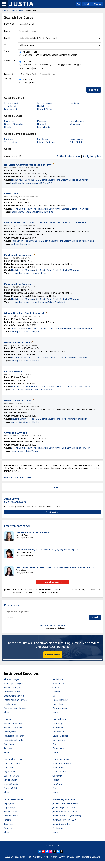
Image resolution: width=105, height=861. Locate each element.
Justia (56, 845)
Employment (10, 731)
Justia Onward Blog (61, 823)
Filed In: (7, 38)
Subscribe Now (52, 654)
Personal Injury (59, 708)
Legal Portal (25, 857)
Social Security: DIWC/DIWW (39, 182)
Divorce (56, 691)
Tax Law (8, 748)
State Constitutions (61, 763)
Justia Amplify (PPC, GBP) (64, 819)
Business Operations (14, 727)
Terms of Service (57, 857)
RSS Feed (61, 156)
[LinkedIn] (39, 851)
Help (46, 857)
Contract (8, 139)
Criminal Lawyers (12, 691)
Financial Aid (58, 731)
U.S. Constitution (12, 763)
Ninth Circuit (43, 106)
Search (93, 89)
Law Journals (58, 740)
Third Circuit (10, 106)
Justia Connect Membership (65, 803)
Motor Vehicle (31, 450)
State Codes (58, 767)
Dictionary (57, 723)
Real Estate (9, 744)
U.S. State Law (60, 759)
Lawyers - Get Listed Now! (53, 625)
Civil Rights (42, 139)
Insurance (25, 244)
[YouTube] (43, 851)
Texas (55, 788)
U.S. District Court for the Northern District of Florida (61, 357)
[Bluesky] (58, 851)
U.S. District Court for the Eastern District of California (62, 179)
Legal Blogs (9, 807)
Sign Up (97, 4)
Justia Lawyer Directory (63, 807)
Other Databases (13, 799)
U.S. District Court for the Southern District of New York (64, 447)
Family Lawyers (11, 704)
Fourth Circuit (10, 109)
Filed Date (27, 79)
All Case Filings (30, 51)
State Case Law (59, 771)
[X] (61, 851)
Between (27, 64)
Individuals (58, 679)
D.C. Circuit (75, 102)
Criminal (56, 687)
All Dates (27, 61)
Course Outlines (60, 735)
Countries (8, 828)
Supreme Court (11, 775)
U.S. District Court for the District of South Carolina (66, 386)
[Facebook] (47, 851)
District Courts (11, 784)
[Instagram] (50, 851)
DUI (54, 695)
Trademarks (10, 823)
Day (34, 64)
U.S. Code (8, 767)
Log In (87, 4)
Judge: (7, 30)
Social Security (77, 139)
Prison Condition (37, 273)
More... (7, 712)
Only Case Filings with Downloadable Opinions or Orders (50, 54)
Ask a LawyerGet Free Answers (15, 500)
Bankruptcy (58, 683)
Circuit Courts (10, 779)
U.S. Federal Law (13, 759)
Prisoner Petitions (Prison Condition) (47, 302)
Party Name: (10, 23)
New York (41, 124)
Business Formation (13, 723)
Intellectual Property (14, 735)
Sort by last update (92, 156)
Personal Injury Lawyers (15, 708)
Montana (41, 121)
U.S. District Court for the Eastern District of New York (63, 208)
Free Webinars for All (17, 525)
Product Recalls (11, 815)
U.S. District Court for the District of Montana (57, 270)
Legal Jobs (9, 803)
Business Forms (11, 811)
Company (37, 857)
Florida (7, 127)
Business (9, 719)
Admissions (57, 727)
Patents (7, 819)
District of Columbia (13, 124)
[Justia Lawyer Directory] (65, 851)
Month (45, 64)
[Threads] (54, 851)
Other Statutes (77, 142)
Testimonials (58, 828)
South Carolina (77, 121)
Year (57, 64)
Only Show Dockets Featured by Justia (39, 74)
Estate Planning (60, 699)
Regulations (9, 771)
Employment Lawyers (14, 695)
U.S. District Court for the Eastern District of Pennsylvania (66, 240)
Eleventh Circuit (44, 109)
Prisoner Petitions (46, 142)
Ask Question (52, 512)
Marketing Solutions (63, 799)
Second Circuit (11, 102)
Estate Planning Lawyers (15, 699)
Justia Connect (11, 857)
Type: (6, 45)
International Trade (13, 740)
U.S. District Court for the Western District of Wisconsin (65, 328)
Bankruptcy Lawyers (13, 683)
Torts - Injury (10, 142)
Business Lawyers (12, 687)
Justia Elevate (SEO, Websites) (66, 815)
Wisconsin (75, 124)
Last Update (29, 82)
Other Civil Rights (31, 331)
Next (57, 487)
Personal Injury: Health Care (38, 389)
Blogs (55, 744)
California (9, 121)
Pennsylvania (43, 127)
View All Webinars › (52, 582)
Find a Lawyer (13, 605)
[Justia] (21, 4)
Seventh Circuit (44, 102)
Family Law (57, 704)
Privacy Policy (73, 857)
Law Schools (59, 719)
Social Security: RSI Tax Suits (39, 211)
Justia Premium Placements (65, 811)
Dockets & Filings (12, 788)
